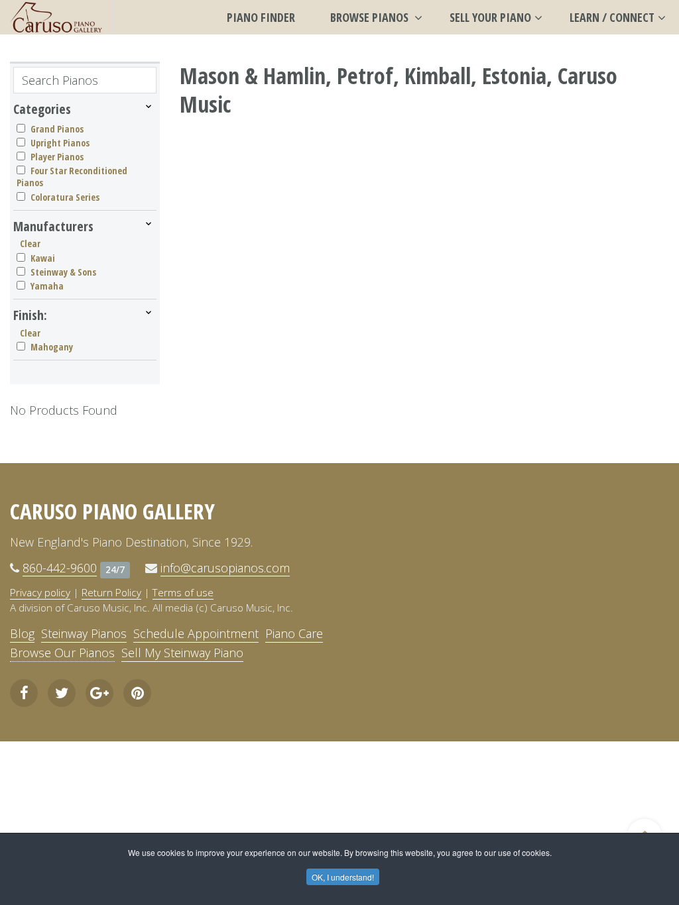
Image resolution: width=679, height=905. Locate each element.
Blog (22, 633)
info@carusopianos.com (225, 568)
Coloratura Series (65, 197)
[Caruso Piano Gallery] (56, 17)
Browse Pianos (370, 17)
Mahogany (52, 347)
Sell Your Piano (490, 17)
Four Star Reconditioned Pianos (72, 176)
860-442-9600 (60, 568)
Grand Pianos (57, 129)
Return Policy (111, 592)
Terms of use (183, 592)
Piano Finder (261, 17)
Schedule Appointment (196, 633)
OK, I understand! (343, 876)
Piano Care (294, 633)
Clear (30, 243)
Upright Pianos (60, 142)
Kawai (43, 258)
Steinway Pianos (84, 633)
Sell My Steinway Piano (182, 653)
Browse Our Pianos (62, 653)
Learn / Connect (612, 17)
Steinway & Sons (63, 272)
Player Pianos (57, 156)
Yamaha (47, 286)
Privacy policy (40, 592)
